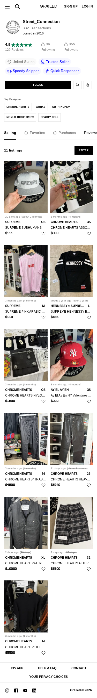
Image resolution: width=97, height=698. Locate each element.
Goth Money (61, 107)
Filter (83, 150)
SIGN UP (71, 6)
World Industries (20, 117)
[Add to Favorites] (43, 233)
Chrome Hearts (17, 107)
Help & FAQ (47, 668)
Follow (38, 85)
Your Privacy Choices (48, 677)
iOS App (17, 668)
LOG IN (87, 6)
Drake (41, 107)
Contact (78, 668)
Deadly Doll (49, 117)
